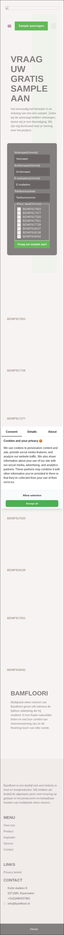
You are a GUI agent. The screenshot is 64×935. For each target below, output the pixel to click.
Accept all (32, 503)
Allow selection (32, 495)
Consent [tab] (11, 431)
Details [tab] (32, 431)
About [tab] (52, 431)
